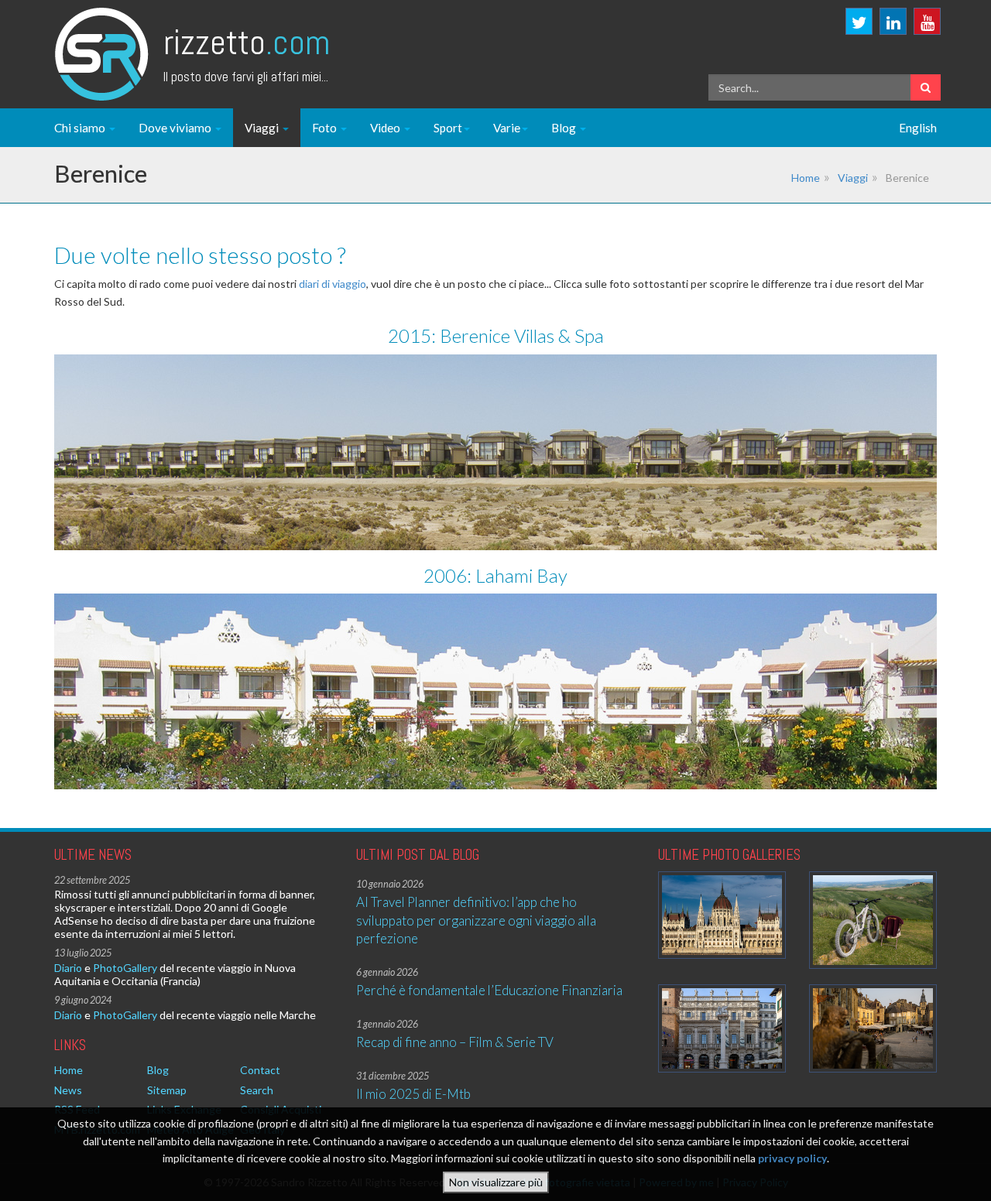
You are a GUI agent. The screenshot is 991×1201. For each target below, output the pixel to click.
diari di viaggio (332, 283)
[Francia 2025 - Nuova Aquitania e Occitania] (873, 1028)
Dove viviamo (176, 128)
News (68, 1090)
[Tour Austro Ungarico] (722, 915)
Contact (260, 1069)
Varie (506, 128)
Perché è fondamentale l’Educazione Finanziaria (489, 990)
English (918, 128)
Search (256, 1090)
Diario (68, 967)
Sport (448, 128)
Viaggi (263, 128)
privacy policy (792, 1158)
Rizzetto (246, 42)
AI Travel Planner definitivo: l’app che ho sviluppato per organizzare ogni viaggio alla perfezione (476, 920)
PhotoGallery (125, 967)
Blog (564, 128)
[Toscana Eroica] (873, 920)
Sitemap (167, 1090)
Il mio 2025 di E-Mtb (413, 1094)
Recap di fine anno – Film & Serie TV (455, 1042)
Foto (325, 128)
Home (805, 177)
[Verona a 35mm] (722, 1028)
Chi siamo (81, 128)
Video (386, 128)
